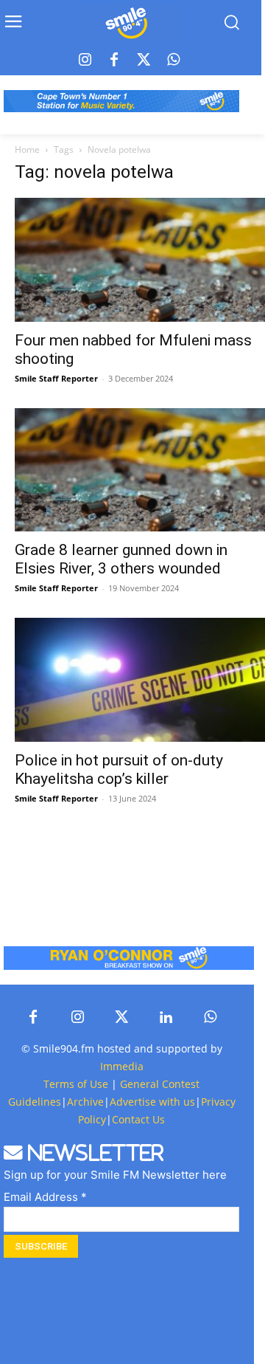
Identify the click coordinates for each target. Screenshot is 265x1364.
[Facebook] (114, 60)
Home (27, 149)
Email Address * (45, 1197)
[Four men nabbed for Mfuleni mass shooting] (140, 260)
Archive (85, 1102)
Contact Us (138, 1119)
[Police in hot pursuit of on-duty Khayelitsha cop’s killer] (140, 680)
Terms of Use (75, 1084)
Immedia (122, 1066)
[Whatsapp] (173, 60)
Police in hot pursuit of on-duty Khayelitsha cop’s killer (119, 769)
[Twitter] (143, 60)
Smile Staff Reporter (56, 378)
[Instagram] (84, 60)
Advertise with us (152, 1102)
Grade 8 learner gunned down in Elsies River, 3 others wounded (121, 559)
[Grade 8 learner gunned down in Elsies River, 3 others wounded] (140, 470)
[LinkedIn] (165, 1017)
